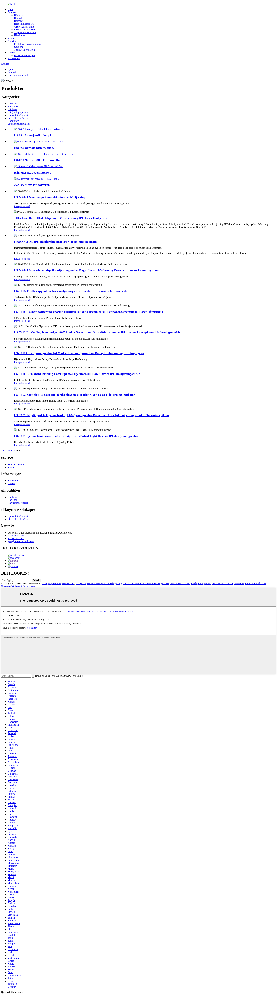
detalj (28, 206)
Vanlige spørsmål (16, 464)
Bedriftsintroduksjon (24, 55)
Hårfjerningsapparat (24, 23)
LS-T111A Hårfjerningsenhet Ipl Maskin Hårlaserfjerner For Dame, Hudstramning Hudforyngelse (79, 353)
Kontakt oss (14, 58)
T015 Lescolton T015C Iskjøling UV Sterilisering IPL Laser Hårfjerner (60, 218)
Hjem (10, 9)
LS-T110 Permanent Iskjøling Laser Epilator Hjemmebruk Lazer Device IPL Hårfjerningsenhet (77, 374)
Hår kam (18, 15)
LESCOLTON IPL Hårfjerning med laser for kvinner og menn (55, 241)
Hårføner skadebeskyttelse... (32, 172)
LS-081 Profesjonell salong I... (34, 135)
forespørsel (19, 206)
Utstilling (18, 46)
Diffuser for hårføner (255, 583)
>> (13, 450)
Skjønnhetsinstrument (25, 32)
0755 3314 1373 (16, 535)
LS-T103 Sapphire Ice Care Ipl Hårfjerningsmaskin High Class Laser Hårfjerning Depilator (74, 394)
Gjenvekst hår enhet (24, 26)
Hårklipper (19, 35)
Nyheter (12, 41)
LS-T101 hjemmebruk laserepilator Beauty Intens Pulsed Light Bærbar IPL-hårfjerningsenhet (76, 436)
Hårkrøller (19, 18)
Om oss (11, 52)
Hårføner (18, 21)
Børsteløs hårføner (10, 586)
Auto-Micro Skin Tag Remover (228, 583)
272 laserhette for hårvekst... (32, 185)
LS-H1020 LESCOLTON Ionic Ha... (38, 160)
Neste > (8, 450)
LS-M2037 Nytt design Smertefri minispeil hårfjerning (49, 197)
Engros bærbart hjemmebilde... (34, 147)
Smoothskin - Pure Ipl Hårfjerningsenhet (190, 583)
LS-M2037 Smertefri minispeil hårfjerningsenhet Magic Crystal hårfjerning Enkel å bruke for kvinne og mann (86, 270)
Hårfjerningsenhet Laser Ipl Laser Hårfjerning (99, 583)
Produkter (13, 12)
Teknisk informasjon (24, 49)
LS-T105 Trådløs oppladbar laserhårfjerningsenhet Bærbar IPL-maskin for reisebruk (70, 291)
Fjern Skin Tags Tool (24, 29)
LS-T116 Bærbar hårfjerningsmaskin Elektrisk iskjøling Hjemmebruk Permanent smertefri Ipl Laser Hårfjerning (88, 311)
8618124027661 (16, 538)
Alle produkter (28, 586)
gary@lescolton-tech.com (21, 541)
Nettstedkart (68, 583)
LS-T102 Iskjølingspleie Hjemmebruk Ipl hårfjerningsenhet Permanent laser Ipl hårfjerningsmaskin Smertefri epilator (91, 415)
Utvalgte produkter (51, 583)
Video (11, 38)
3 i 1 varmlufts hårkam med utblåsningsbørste (146, 583)
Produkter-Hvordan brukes (27, 44)
